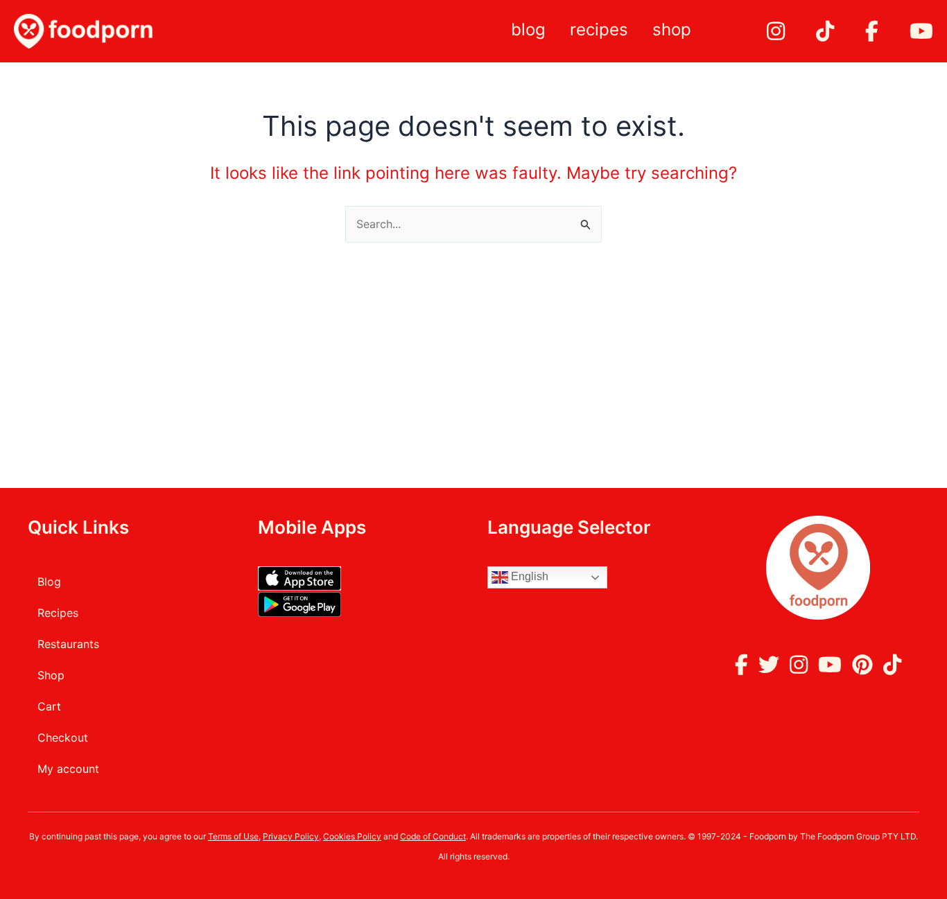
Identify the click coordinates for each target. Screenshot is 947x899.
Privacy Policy (291, 836)
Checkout (62, 737)
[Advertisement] (473, 347)
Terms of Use (233, 836)
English (528, 577)
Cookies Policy (352, 836)
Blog (528, 29)
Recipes (599, 29)
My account (68, 769)
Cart (49, 706)
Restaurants (68, 644)
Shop (671, 29)
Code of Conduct (433, 836)
